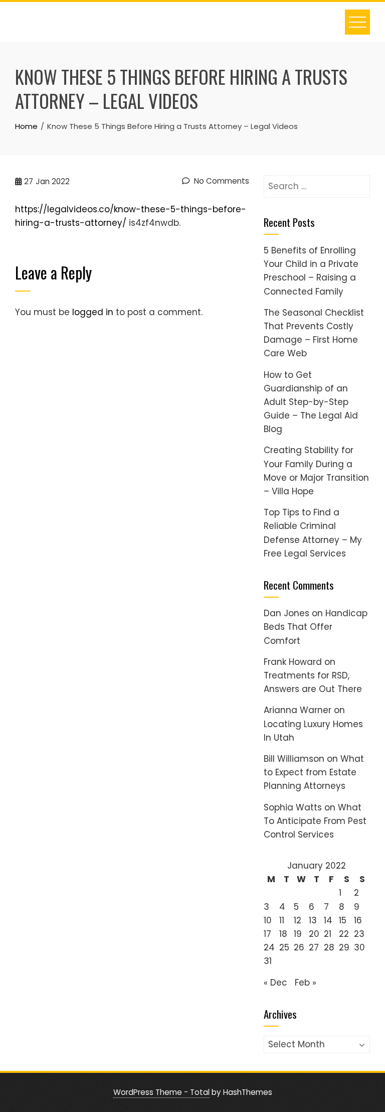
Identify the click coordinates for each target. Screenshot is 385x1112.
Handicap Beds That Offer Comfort (315, 626)
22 (344, 934)
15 (342, 920)
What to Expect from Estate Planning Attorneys (314, 772)
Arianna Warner (297, 710)
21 (327, 934)
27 (314, 947)
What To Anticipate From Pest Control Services (315, 821)
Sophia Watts (293, 807)
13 (313, 920)
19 (298, 934)
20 (314, 934)
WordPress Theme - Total (161, 1092)
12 (297, 920)
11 (281, 920)
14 (328, 920)
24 (269, 947)
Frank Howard (293, 662)
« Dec (275, 983)
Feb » (305, 983)
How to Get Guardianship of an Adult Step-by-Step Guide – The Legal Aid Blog (311, 402)
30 (359, 947)
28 (329, 947)
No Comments (220, 181)
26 (299, 947)
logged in (92, 312)
